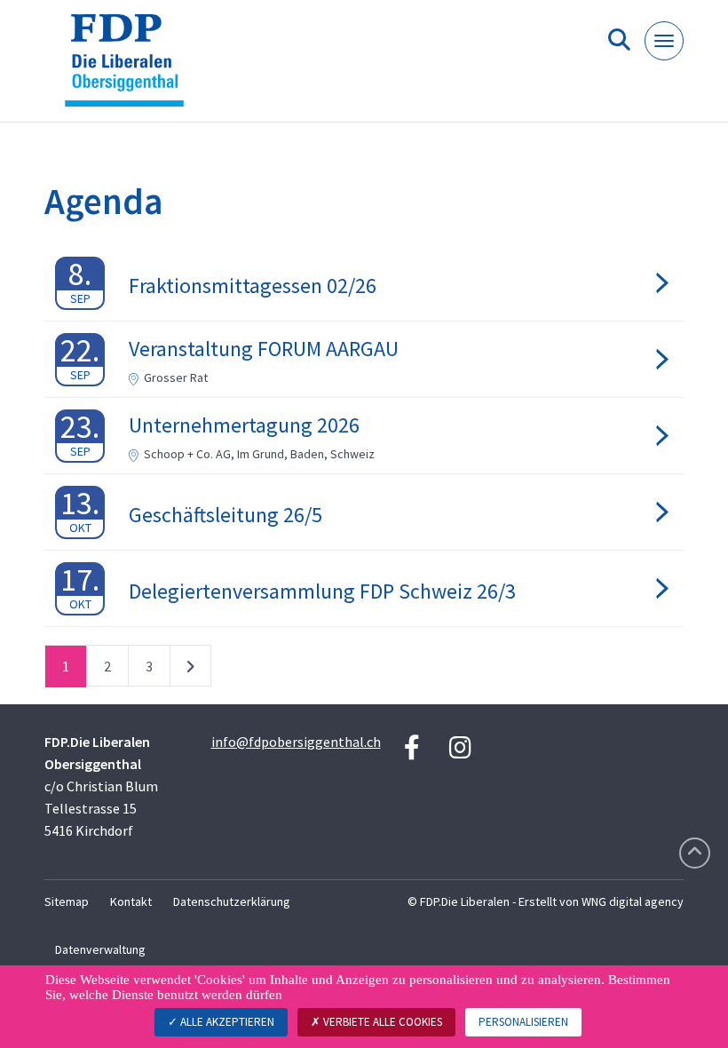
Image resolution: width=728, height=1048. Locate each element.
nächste (190, 670)
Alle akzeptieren (226, 1021)
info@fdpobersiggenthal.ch (296, 741)
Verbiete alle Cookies (381, 1021)
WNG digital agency (633, 901)
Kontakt (131, 901)
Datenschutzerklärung (231, 901)
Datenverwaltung (100, 949)
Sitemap (66, 901)
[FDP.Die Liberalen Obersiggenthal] (131, 68)
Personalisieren (523, 1021)
